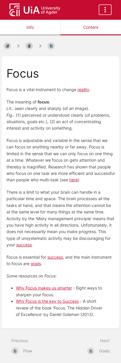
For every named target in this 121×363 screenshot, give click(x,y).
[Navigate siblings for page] (40, 45)
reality (83, 89)
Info (30, 27)
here (73, 179)
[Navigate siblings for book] (18, 45)
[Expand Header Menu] (105, 9)
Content (90, 27)
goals (36, 263)
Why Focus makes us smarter (44, 287)
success (24, 244)
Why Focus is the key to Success (47, 301)
